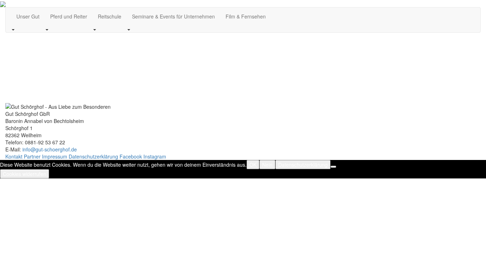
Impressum (54, 156)
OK (253, 164)
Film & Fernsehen (246, 16)
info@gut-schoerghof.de (49, 149)
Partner (32, 156)
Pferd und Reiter (68, 16)
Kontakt (13, 156)
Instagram (154, 156)
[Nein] (333, 167)
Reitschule (109, 16)
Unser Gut (27, 16)
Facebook (131, 156)
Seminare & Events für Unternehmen (173, 16)
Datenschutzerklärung (93, 156)
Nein (267, 164)
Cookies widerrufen (24, 173)
